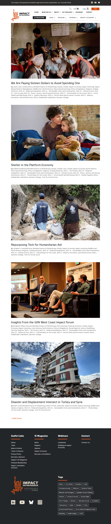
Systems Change (62, 97)
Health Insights (72, 513)
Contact (89, 12)
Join (95, 9)
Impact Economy (87, 17)
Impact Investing (88, 87)
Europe (59, 87)
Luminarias (62, 442)
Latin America (36, 328)
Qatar (71, 505)
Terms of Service (17, 451)
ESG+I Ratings (63, 501)
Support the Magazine (19, 460)
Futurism (61, 496)
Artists (61, 484)
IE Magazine (39, 17)
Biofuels (73, 501)
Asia (30, 248)
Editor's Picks (51, 406)
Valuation (79, 505)
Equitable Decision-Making (85, 492)
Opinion (72, 17)
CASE (81, 513)
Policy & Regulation (78, 89)
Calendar (79, 12)
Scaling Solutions (56, 171)
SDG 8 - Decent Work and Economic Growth (64, 95)
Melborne (76, 488)
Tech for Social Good (49, 177)
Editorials (60, 406)
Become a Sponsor (18, 457)
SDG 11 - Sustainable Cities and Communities (58, 91)
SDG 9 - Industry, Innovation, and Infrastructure (74, 253)
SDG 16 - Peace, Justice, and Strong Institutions (41, 93)
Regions (61, 17)
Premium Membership (19, 463)
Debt (85, 484)
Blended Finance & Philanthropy (44, 87)
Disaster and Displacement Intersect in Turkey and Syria (46, 402)
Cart (74, 9)
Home (36, 12)
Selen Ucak (17, 406)
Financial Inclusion (74, 326)
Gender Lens (61, 169)
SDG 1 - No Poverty (71, 171)
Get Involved (67, 12)
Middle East (37, 89)
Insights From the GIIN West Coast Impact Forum (42, 322)
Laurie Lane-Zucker (20, 87)
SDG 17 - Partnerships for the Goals (73, 93)
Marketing (62, 513)
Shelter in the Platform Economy (32, 165)
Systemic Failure (87, 488)
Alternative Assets (84, 501)
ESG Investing (62, 326)
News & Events (16, 448)
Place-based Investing (62, 89)
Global (65, 87)
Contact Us (85, 442)
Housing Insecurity (64, 488)
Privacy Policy (16, 454)
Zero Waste (69, 484)
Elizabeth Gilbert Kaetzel (22, 326)
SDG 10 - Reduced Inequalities (30, 91)
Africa (30, 87)
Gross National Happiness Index (85, 509)
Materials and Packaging (66, 492)
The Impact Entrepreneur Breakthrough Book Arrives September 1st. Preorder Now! (41, 2)
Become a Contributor (42, 454)
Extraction (79, 484)
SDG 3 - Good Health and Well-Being (61, 175)
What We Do (46, 12)
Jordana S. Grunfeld (20, 248)
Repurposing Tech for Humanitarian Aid (36, 245)
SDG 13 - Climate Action (85, 91)
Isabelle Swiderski (19, 169)
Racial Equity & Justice (77, 328)
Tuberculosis (63, 505)
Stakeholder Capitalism (47, 97)
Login (84, 9)
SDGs (51, 17)
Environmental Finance (66, 509)
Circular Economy (72, 496)
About (56, 12)
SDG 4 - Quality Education (37, 95)
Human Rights (85, 496)
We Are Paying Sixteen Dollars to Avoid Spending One (45, 83)
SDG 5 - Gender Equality (84, 175)
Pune (86, 505)
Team (13, 445)
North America (48, 89)
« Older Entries (16, 418)
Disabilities (95, 501)
